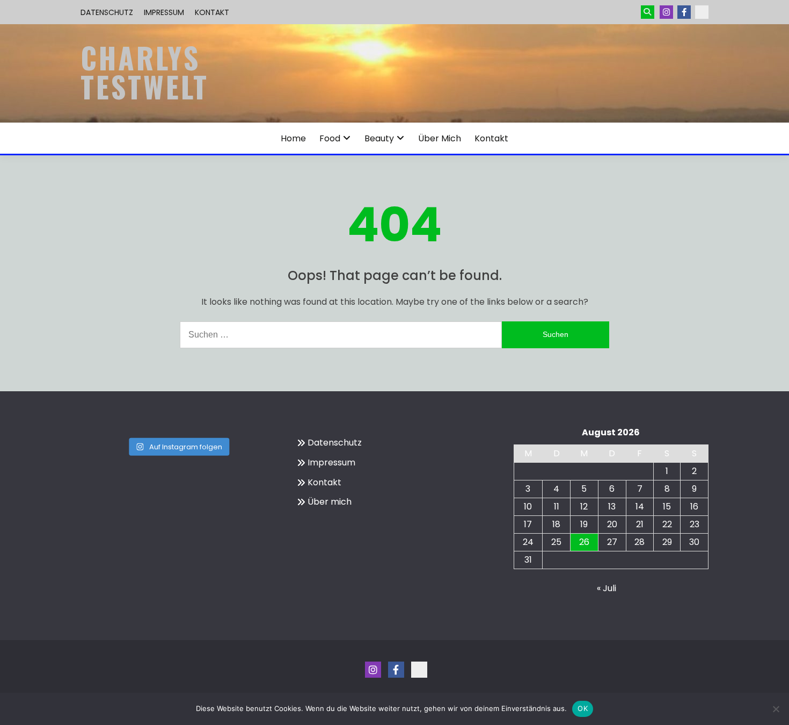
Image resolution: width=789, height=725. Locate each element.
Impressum (164, 12)
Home (293, 138)
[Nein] (775, 709)
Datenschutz (107, 12)
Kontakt (212, 12)
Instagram (666, 12)
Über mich (439, 138)
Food (329, 138)
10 (528, 506)
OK (583, 708)
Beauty (379, 138)
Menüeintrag (684, 12)
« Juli (606, 588)
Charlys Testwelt (145, 72)
